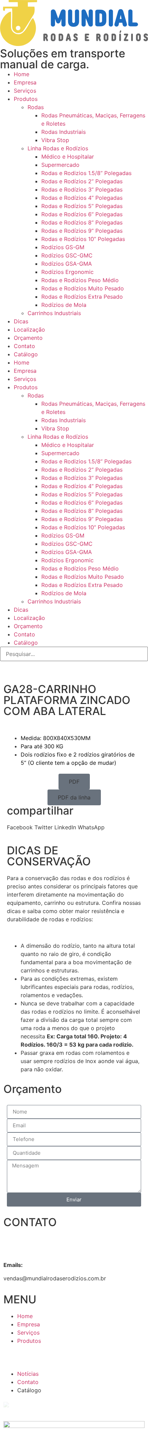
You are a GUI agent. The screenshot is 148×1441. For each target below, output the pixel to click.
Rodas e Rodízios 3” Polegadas (82, 189)
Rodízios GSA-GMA (66, 263)
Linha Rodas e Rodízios (58, 148)
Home (21, 74)
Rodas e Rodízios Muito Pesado (82, 288)
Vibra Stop (55, 140)
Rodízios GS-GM (62, 247)
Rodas (36, 107)
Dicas (21, 321)
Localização (29, 329)
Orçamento (28, 337)
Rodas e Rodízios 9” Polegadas (82, 230)
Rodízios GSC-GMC (67, 255)
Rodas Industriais (63, 131)
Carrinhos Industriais (54, 313)
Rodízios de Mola (63, 304)
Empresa (25, 82)
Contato (24, 346)
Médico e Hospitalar (67, 156)
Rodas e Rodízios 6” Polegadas (82, 214)
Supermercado (60, 164)
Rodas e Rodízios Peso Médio (80, 280)
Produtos (26, 98)
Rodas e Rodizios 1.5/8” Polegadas (86, 173)
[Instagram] (46, 669)
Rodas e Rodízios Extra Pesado (82, 296)
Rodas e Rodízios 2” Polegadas (82, 181)
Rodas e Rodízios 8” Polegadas (82, 222)
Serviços (25, 90)
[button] (74, 781)
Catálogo (26, 354)
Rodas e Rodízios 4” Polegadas (82, 197)
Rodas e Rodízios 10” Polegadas (83, 238)
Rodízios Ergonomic (67, 271)
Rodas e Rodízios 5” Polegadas (82, 206)
